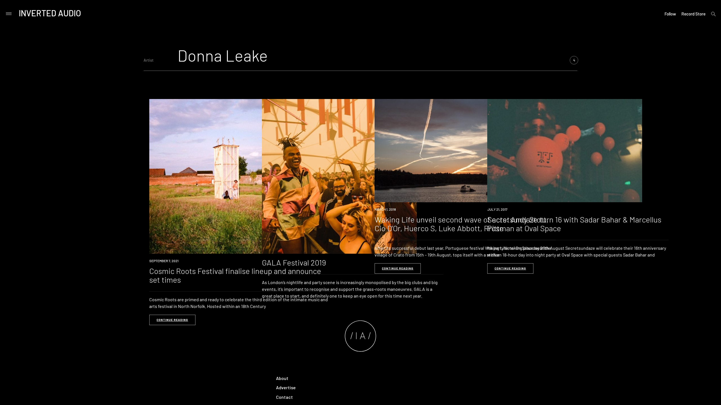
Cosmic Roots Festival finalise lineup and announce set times (235, 275)
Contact (284, 397)
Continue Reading (172, 319)
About (282, 378)
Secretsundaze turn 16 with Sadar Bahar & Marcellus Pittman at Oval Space (574, 224)
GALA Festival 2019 (294, 262)
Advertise (286, 387)
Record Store (693, 13)
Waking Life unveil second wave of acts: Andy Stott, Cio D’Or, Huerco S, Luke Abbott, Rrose (461, 224)
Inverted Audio (50, 13)
